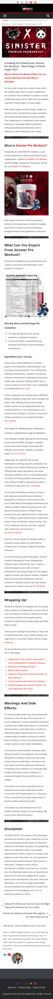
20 (38, 486)
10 (14, 421)
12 (15, 454)
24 (14, 533)
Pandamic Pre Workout (37, 159)
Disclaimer (9, 82)
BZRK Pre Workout (21, 166)
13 (18, 454)
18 (33, 486)
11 (12, 454)
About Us (12, 987)
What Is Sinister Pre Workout (17, 74)
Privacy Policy (24, 987)
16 (27, 486)
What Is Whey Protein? (18, 670)
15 (23, 454)
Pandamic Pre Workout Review (21, 667)
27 (35, 586)
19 (36, 486)
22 (9, 533)
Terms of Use (39, 987)
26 (20, 533)
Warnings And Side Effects (24, 78)
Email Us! (8, 642)
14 (20, 454)
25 (17, 533)
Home (5, 20)
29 (41, 586)
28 (38, 586)
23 (11, 533)
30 (43, 586)
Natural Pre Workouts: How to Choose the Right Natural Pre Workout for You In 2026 (27, 905)
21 (6, 533)
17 (30, 486)
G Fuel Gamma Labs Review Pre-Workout (26, 681)
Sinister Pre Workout (30, 145)
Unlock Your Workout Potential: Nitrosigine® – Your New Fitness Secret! (25, 915)
